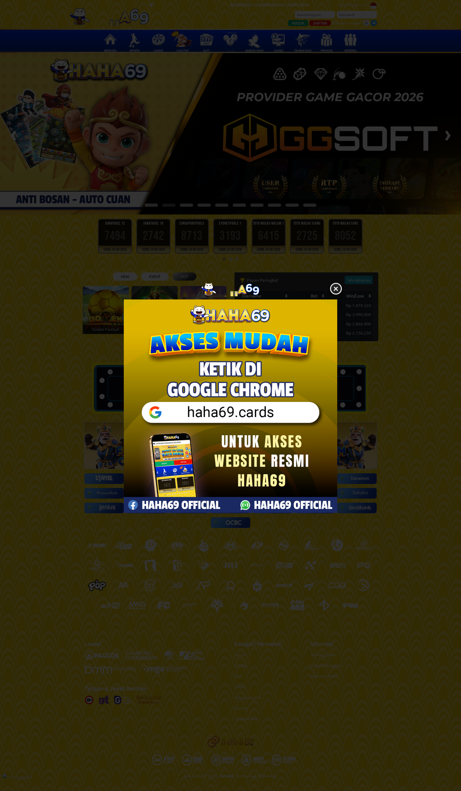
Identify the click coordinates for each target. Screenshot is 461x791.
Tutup (336, 289)
